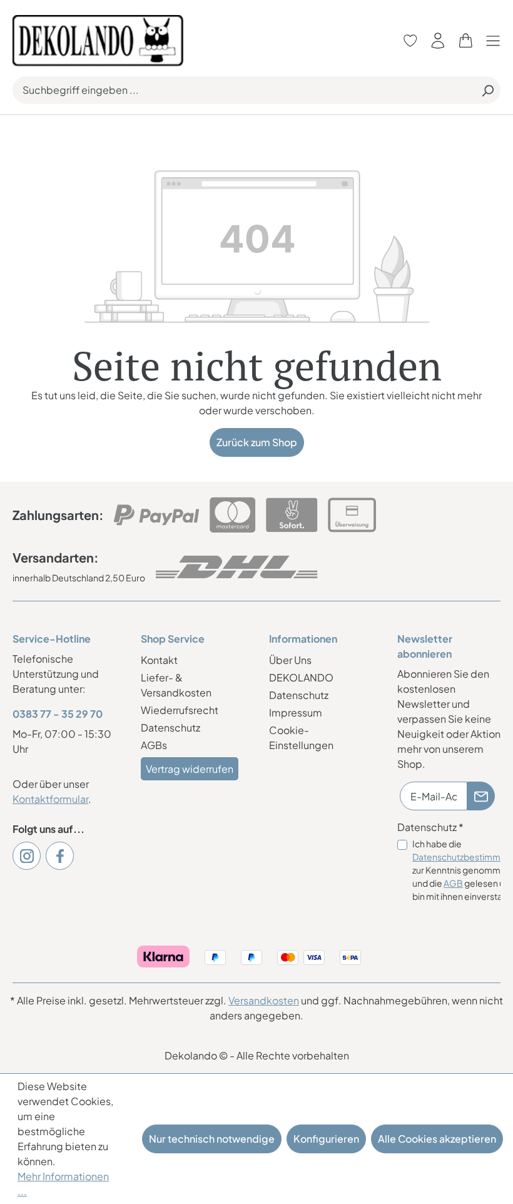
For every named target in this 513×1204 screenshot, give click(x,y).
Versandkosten (263, 1000)
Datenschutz (170, 727)
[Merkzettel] (410, 40)
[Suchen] (487, 90)
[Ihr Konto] (438, 40)
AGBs (154, 745)
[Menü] (496, 40)
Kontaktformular (50, 798)
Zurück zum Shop (256, 442)
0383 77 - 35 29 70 (58, 713)
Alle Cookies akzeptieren (437, 1138)
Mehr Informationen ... (63, 1184)
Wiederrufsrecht (179, 710)
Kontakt (159, 659)
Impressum (295, 712)
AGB (453, 883)
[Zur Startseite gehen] (98, 39)
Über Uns (290, 659)
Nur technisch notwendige (212, 1138)
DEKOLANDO (301, 677)
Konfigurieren (326, 1138)
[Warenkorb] (465, 40)
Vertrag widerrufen (189, 768)
